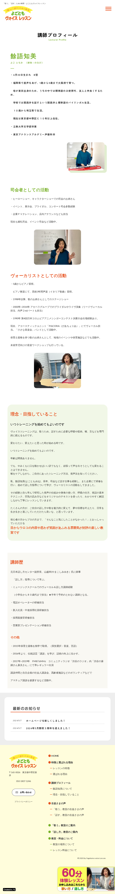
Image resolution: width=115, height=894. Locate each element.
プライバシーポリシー (23, 801)
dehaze (108, 8)
